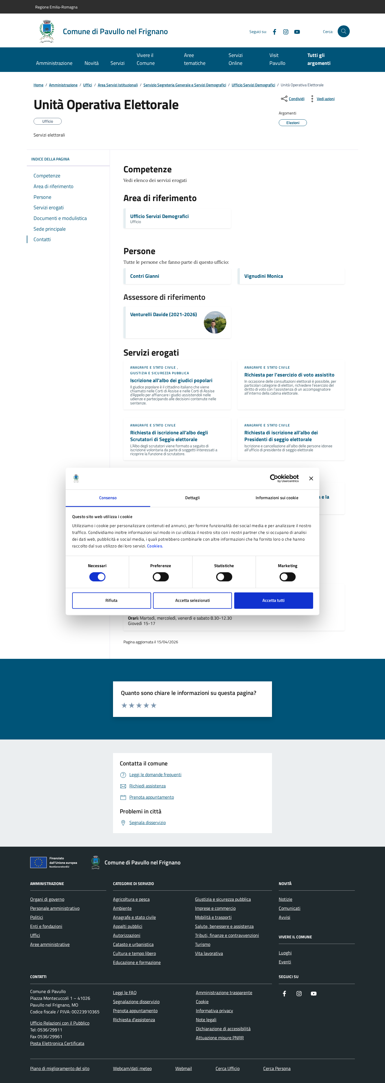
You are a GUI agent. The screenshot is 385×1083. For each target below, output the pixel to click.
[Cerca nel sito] (344, 31)
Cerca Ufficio (228, 1068)
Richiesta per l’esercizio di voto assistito (289, 374)
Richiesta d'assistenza (134, 1019)
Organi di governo (47, 899)
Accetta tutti (273, 600)
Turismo (202, 944)
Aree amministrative (50, 944)
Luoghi (285, 952)
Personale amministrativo (54, 908)
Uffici (87, 85)
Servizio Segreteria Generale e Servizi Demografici (184, 85)
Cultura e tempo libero (134, 953)
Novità (92, 63)
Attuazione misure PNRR (220, 1037)
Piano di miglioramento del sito (59, 1068)
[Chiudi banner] (311, 479)
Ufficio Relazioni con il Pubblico (59, 1023)
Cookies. (155, 546)
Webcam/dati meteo (132, 1068)
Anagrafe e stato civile (153, 367)
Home (38, 85)
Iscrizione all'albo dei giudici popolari (171, 380)
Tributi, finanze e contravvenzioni (227, 935)
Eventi (285, 961)
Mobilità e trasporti (213, 917)
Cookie (202, 1001)
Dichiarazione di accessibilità (223, 1028)
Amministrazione (54, 63)
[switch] (161, 577)
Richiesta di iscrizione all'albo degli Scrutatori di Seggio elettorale (169, 436)
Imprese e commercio (215, 908)
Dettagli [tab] (192, 497)
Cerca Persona (277, 1068)
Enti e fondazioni (46, 926)
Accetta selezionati (192, 600)
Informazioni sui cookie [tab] (277, 497)
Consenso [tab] (108, 497)
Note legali (206, 1019)
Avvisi (284, 917)
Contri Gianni (144, 276)
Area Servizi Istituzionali (118, 85)
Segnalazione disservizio (136, 1001)
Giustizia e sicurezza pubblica (159, 373)
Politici (36, 917)
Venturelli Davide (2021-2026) (163, 314)
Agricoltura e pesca (131, 899)
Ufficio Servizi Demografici (253, 85)
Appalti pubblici (127, 926)
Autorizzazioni (126, 935)
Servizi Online (236, 59)
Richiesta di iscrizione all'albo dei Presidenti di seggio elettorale (281, 436)
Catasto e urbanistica (133, 944)
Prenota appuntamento (135, 1010)
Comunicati (289, 908)
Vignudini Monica (263, 276)
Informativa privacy (214, 1010)
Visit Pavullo (277, 59)
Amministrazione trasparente (224, 992)
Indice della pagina (50, 159)
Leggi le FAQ (125, 992)
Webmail (183, 1068)
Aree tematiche (194, 59)
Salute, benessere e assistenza (224, 926)
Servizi (117, 63)
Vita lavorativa (209, 953)
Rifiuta (111, 600)
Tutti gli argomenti (319, 59)
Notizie (285, 899)
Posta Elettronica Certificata (57, 1043)
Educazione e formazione (137, 962)
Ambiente (122, 908)
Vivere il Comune (146, 59)
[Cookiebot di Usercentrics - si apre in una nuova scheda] (274, 478)
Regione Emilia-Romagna (56, 7)
